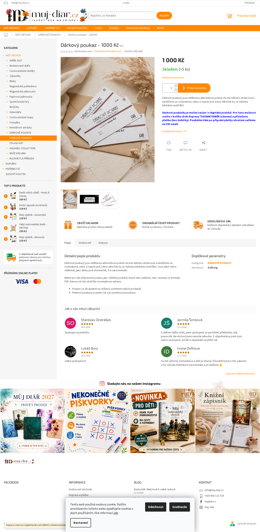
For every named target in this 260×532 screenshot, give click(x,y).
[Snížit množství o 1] (176, 90)
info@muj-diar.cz (214, 490)
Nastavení (81, 523)
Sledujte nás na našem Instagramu (134, 383)
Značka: (133, 51)
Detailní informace (172, 131)
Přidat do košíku (196, 88)
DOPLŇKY (11, 164)
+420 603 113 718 (214, 496)
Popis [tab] (67, 243)
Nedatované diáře (20, 66)
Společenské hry (19, 102)
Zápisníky (15, 76)
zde (115, 513)
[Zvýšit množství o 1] (176, 86)
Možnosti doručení (173, 78)
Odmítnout (155, 507)
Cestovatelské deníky (22, 71)
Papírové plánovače (21, 97)
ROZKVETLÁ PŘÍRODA (22, 159)
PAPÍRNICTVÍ (13, 169)
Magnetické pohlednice (23, 86)
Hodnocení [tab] (85, 243)
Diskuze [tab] (103, 243)
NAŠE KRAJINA (18, 153)
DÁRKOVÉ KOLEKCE (20, 133)
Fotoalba (15, 123)
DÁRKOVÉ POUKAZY (21, 138)
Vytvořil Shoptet (246, 524)
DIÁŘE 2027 (16, 61)
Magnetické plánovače (23, 92)
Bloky (13, 81)
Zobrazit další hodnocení (240, 374)
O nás (126, 3)
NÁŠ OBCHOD (13, 55)
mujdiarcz (210, 502)
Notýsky (14, 107)
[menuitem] (11, 28)
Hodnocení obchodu (80, 489)
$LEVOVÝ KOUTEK (16, 174)
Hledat (164, 15)
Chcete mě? (16, 143)
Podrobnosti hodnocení (107, 51)
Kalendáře (15, 112)
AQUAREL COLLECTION (22, 148)
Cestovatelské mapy (21, 117)
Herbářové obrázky (21, 128)
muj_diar (209, 507)
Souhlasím (179, 507)
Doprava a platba (78, 495)
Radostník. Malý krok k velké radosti (154, 489)
